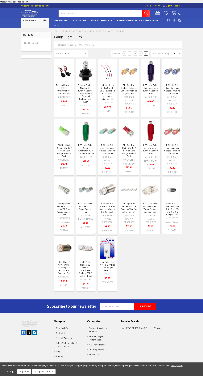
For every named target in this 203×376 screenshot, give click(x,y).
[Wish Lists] (166, 13)
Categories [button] (29, 20)
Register (178, 5)
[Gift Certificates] (158, 13)
